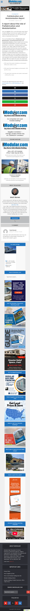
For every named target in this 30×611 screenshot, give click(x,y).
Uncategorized (15, 14)
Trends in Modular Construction (15, 175)
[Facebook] (9, 603)
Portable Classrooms (10, 263)
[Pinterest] (16, 603)
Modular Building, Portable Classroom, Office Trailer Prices (14, 581)
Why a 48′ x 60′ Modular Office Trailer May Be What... (15, 152)
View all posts (15, 218)
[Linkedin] (20, 603)
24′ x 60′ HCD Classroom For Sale (10, 257)
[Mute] (20, 538)
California (8, 266)
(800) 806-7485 (15, 204)
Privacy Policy (7, 571)
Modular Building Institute (9, 578)
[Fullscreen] (22, 538)
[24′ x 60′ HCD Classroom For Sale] (10, 249)
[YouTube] (5, 603)
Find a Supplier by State (9, 573)
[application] (15, 533)
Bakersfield (8, 265)
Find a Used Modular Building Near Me (12, 575)
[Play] (7, 538)
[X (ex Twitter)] (12, 603)
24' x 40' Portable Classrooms (10, 261)
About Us (11, 561)
